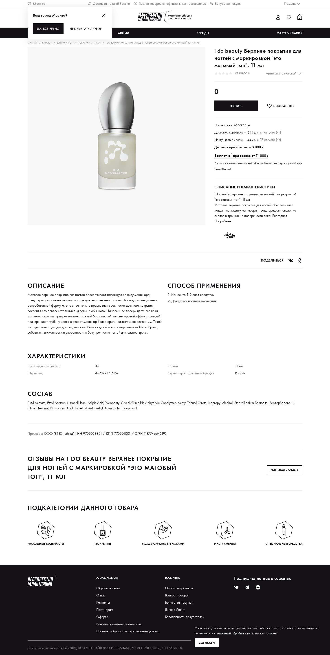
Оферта (102, 616)
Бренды (203, 33)
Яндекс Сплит (175, 609)
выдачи (237, 139)
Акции (123, 33)
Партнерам (104, 609)
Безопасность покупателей (185, 616)
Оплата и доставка (179, 588)
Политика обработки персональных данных (128, 631)
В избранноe (283, 106)
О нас (100, 595)
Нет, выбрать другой (86, 29)
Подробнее (222, 221)
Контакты (103, 602)
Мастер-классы (289, 33)
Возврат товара (176, 595)
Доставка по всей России (111, 3)
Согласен (207, 643)
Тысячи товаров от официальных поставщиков (172, 3)
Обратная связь (108, 588)
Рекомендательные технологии (118, 624)
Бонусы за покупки (228, 3)
